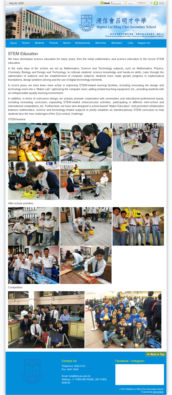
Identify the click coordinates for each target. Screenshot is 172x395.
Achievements (82, 42)
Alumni (66, 42)
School (25, 42)
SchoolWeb (158, 391)
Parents (54, 42)
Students (39, 42)
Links (130, 42)
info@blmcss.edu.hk (79, 376)
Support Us (144, 42)
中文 (161, 3)
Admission (116, 42)
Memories (100, 42)
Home (13, 43)
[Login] (156, 3)
